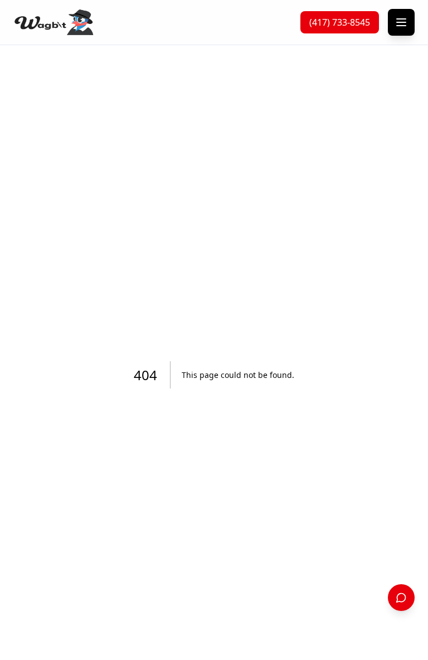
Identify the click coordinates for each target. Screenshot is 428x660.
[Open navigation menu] (401, 22)
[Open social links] (401, 597)
